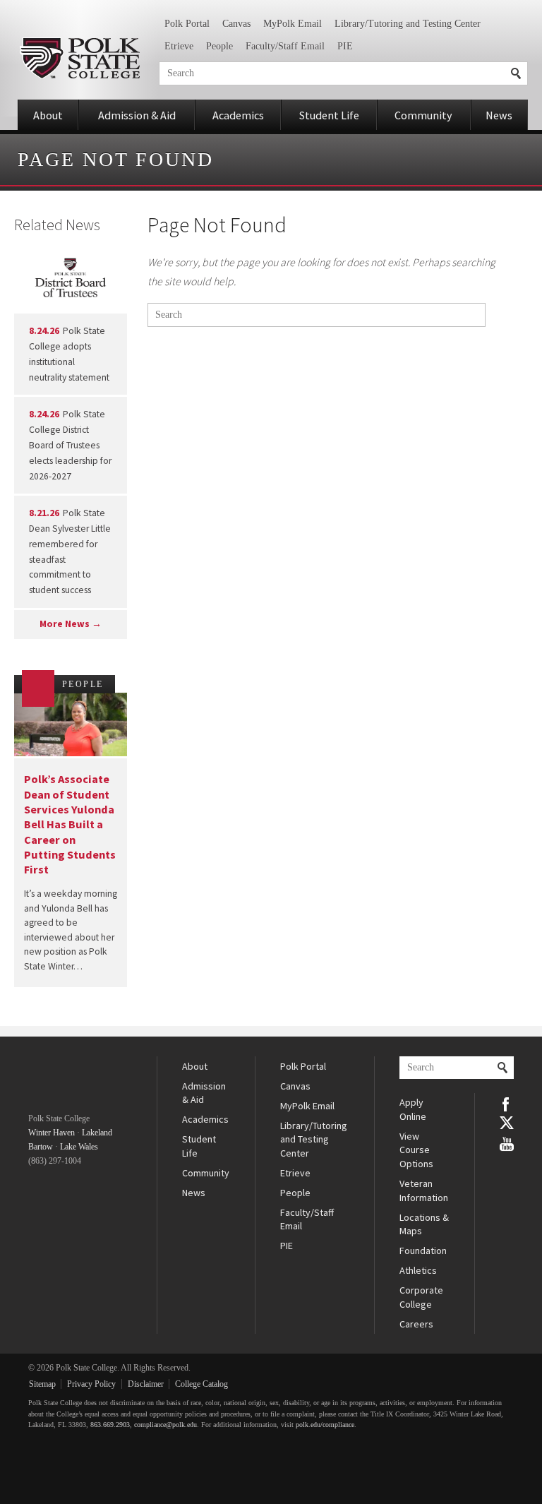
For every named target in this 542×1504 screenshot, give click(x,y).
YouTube (507, 1142)
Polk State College (79, 58)
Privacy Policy (91, 1384)
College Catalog (201, 1384)
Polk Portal (187, 23)
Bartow (40, 1147)
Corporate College (421, 1297)
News (499, 115)
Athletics (418, 1270)
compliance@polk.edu (165, 1424)
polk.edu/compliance (325, 1424)
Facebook (507, 1103)
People (219, 46)
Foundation (423, 1250)
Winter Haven (51, 1133)
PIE (345, 46)
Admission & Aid (137, 115)
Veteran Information (423, 1190)
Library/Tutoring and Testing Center (408, 23)
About (48, 115)
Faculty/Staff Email (285, 46)
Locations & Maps (424, 1224)
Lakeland (97, 1133)
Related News (57, 224)
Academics (238, 115)
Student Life (329, 115)
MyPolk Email (292, 23)
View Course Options (416, 1150)
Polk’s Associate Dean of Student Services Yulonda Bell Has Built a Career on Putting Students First (70, 824)
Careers (416, 1324)
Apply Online (412, 1109)
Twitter (507, 1123)
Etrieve (178, 46)
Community (423, 115)
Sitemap (42, 1384)
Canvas (236, 23)
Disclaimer (146, 1384)
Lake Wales (79, 1147)
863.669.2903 (110, 1424)
